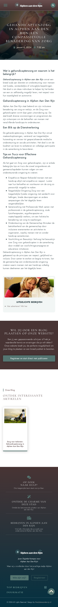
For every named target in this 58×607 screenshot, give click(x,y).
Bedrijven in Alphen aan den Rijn (29, 524)
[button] (5, 5)
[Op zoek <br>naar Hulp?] (29, 477)
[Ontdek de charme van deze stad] (29, 496)
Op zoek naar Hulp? (29, 483)
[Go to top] (51, 591)
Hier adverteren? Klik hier (17, 306)
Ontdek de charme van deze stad (29, 503)
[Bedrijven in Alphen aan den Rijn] (29, 518)
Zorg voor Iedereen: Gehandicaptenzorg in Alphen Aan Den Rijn (15, 444)
